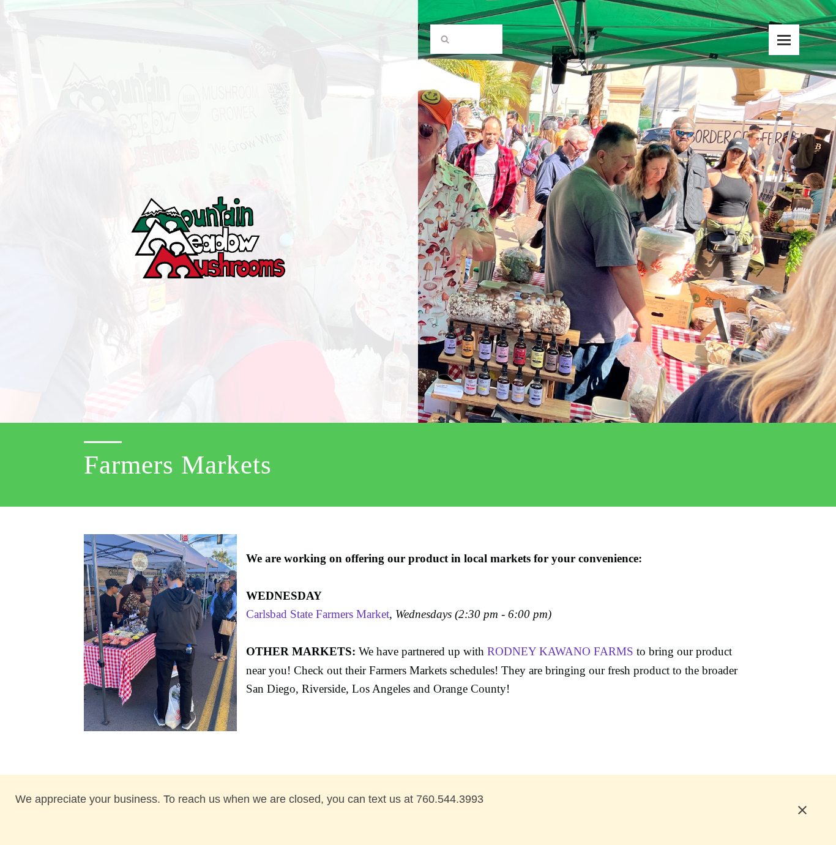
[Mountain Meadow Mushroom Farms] (209, 208)
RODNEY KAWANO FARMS (560, 651)
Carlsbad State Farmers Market (317, 614)
